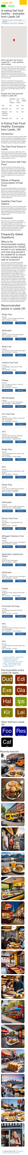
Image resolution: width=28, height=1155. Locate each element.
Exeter (7, 694)
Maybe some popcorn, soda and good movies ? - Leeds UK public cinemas (13, 662)
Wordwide (4, 20)
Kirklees (7, 716)
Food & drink (14, 23)
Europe (11, 20)
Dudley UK (7, 683)
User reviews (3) (7, 373)
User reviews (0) (7, 339)
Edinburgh (21, 683)
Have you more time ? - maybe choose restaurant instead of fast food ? (13, 657)
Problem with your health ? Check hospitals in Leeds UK (12, 665)
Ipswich (21, 705)
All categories (5, 23)
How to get (20, 323)
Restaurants (21, 735)
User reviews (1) (7, 323)
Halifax (7, 705)
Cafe (7, 746)
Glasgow (21, 694)
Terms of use (6, 1152)
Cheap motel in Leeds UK (10, 660)
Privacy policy (19, 1151)
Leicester (21, 716)
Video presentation (14, 1152)
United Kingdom (18, 20)
